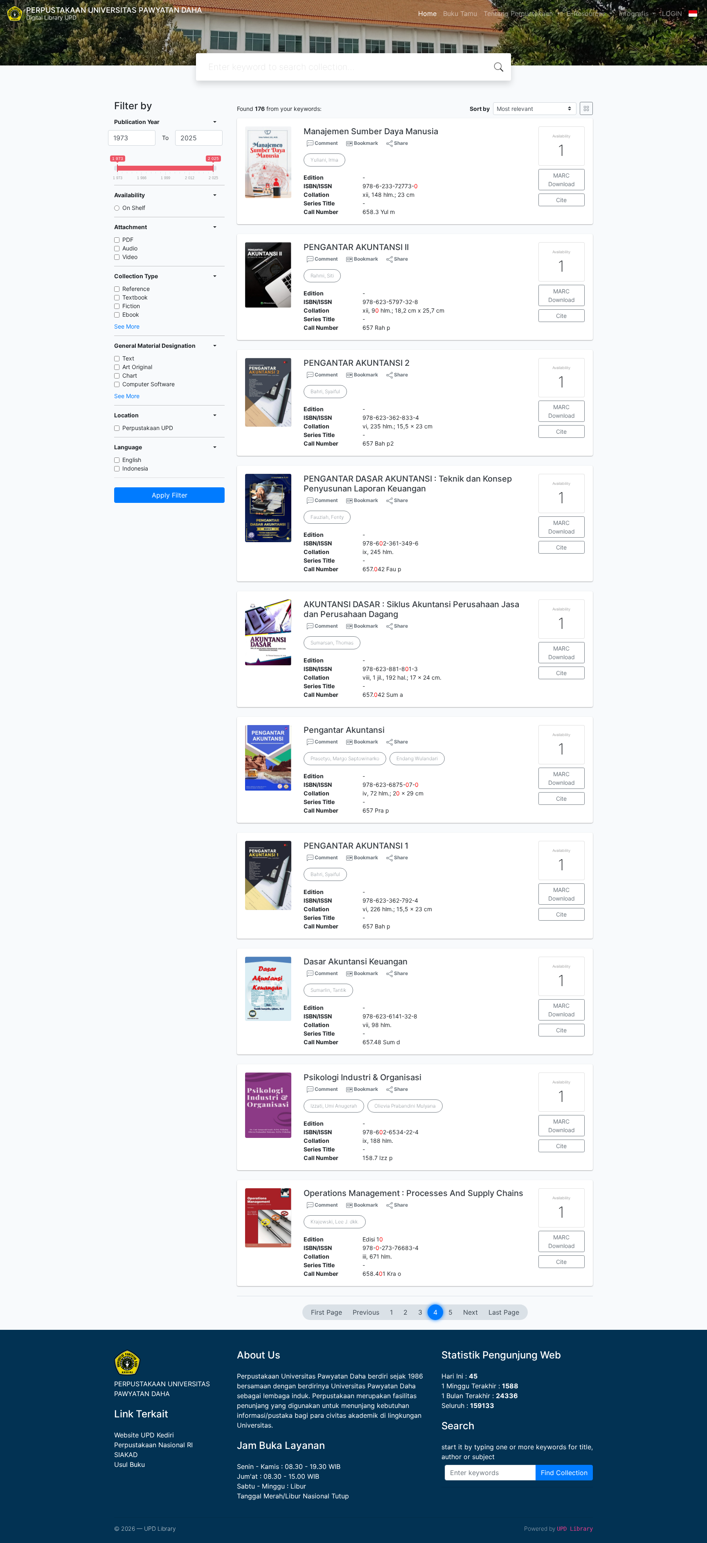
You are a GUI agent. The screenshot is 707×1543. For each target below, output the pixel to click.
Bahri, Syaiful (325, 391)
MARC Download (561, 179)
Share (400, 143)
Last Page (504, 1312)
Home (427, 13)
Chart (129, 375)
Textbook (135, 297)
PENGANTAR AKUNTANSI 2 (357, 363)
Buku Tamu (460, 13)
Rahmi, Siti (322, 276)
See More (127, 326)
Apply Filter (169, 495)
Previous (366, 1312)
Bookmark (366, 143)
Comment (325, 143)
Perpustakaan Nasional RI (153, 1445)
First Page (326, 1312)
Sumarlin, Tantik (328, 990)
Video (129, 256)
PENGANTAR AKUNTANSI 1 (356, 846)
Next (470, 1312)
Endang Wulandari (417, 758)
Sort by (480, 108)
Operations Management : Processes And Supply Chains (413, 1193)
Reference (136, 288)
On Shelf (133, 207)
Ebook (130, 314)
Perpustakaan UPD (147, 427)
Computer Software (148, 384)
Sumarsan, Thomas (332, 643)
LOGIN (672, 13)
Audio (129, 248)
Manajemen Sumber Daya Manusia (371, 131)
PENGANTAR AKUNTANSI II (356, 247)
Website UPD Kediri (144, 1435)
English (131, 459)
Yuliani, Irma (324, 160)
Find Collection (564, 1473)
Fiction (131, 305)
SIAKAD (126, 1455)
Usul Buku (129, 1464)
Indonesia (135, 468)
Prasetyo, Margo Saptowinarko (345, 758)
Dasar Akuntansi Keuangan (356, 961)
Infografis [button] (635, 13)
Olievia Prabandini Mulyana (405, 1106)
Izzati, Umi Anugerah (334, 1106)
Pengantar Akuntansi (344, 730)
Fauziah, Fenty (327, 517)
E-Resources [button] (587, 13)
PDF (127, 239)
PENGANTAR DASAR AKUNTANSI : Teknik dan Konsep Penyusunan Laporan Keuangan (408, 483)
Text (128, 358)
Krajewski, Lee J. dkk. (335, 1222)
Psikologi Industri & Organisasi (362, 1077)
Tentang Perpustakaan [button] (519, 13)
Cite (561, 199)
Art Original (137, 366)
